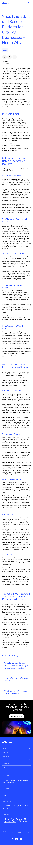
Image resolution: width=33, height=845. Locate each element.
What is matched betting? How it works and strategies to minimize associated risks (16, 665)
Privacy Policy (11, 832)
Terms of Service (19, 832)
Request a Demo (16, 716)
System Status (27, 832)
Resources (5, 10)
